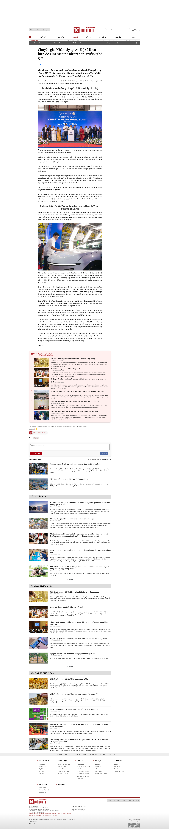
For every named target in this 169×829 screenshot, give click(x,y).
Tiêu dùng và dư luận (83, 776)
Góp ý (38, 30)
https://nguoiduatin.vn (34, 806)
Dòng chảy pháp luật (64, 764)
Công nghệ (133, 43)
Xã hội (88, 37)
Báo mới (136, 800)
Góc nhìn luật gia (63, 766)
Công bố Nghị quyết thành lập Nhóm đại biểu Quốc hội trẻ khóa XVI (75, 401)
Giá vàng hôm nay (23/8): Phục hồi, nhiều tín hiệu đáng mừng (73, 359)
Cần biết (116, 769)
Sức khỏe (117, 766)
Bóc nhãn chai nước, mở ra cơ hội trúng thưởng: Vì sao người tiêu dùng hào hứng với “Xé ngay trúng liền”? (79, 567)
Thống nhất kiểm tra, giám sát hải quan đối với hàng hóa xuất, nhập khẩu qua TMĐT (78, 380)
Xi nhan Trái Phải (44, 790)
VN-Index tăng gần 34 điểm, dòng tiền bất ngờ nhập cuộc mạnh (75, 709)
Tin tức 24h (127, 800)
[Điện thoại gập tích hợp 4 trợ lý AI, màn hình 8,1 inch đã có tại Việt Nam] (38, 643)
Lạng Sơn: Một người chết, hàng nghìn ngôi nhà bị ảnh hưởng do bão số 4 (77, 391)
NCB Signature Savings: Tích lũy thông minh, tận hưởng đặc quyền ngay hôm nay (80, 551)
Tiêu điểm (42, 764)
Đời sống (102, 37)
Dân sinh (97, 764)
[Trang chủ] (84, 30)
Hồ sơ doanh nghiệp (85, 43)
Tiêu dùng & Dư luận (119, 43)
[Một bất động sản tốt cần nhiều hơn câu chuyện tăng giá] (38, 523)
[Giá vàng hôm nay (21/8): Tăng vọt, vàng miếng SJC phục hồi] (38, 699)
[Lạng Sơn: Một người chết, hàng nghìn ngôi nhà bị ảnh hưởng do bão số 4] (41, 395)
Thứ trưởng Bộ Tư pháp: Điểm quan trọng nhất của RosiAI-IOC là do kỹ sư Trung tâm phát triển (79, 740)
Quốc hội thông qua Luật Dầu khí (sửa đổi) (66, 369)
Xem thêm (70, 580)
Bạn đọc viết (43, 792)
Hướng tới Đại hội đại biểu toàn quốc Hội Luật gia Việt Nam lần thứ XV (123, 40)
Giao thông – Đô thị (101, 774)
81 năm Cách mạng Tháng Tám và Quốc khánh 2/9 (91, 40)
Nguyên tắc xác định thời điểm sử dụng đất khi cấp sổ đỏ (72, 654)
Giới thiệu (117, 800)
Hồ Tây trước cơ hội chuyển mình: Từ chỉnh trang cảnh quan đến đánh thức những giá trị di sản (80, 503)
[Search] (128, 29)
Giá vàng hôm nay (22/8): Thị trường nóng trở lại (69, 679)
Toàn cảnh (44, 37)
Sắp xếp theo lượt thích (93, 459)
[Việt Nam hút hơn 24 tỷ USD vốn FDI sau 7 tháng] (38, 484)
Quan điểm (42, 787)
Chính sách (42, 766)
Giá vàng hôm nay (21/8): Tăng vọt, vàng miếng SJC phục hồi (74, 694)
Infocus (133, 37)
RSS (109, 800)
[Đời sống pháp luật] (121, 825)
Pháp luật (60, 37)
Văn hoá (97, 769)
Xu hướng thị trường (103, 43)
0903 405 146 (33, 821)
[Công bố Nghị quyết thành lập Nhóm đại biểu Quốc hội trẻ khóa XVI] (41, 405)
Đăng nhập (104, 453)
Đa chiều (118, 37)
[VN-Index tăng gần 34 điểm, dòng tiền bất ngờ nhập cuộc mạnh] (38, 714)
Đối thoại (41, 771)
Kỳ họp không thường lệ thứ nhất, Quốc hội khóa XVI (63, 40)
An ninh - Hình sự (63, 774)
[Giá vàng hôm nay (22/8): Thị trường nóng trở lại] (38, 683)
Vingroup (36, 438)
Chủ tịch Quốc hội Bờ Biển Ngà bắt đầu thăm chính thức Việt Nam (74, 411)
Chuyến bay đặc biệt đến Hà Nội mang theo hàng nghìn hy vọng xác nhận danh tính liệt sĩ (79, 725)
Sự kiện (41, 769)
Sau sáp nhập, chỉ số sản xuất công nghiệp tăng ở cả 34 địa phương (76, 464)
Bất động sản (42, 43)
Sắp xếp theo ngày (106, 459)
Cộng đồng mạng (119, 771)
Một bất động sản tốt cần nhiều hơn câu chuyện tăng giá (72, 519)
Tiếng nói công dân (63, 771)
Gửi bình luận (36, 453)
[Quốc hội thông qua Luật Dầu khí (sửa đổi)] (41, 372)
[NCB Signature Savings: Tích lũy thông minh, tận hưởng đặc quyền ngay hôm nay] (38, 555)
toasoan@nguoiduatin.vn (36, 823)
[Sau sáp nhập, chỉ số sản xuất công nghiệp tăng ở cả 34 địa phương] (38, 468)
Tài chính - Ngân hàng (57, 43)
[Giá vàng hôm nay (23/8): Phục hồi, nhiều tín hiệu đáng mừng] (41, 362)
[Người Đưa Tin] (61, 801)
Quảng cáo (46, 30)
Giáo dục (98, 766)
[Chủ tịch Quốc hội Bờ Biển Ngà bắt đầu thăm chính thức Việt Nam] (41, 415)
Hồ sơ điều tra (62, 769)
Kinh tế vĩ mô (72, 43)
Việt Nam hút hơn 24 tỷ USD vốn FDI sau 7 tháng (69, 479)
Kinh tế (75, 37)
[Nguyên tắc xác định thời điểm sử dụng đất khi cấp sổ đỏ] (38, 658)
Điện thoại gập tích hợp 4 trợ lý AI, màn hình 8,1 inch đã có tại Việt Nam (78, 638)
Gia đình (116, 764)
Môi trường (98, 771)
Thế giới (41, 774)
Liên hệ (32, 30)
